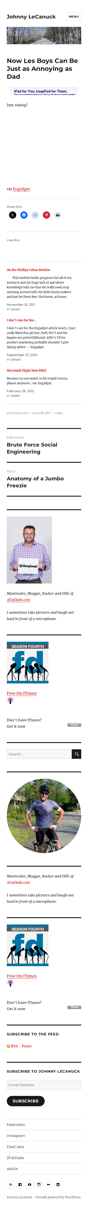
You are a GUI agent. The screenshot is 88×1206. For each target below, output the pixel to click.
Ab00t (12, 1169)
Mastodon (16, 1125)
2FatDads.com (18, 599)
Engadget (21, 189)
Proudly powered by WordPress (58, 1197)
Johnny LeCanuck (31, 17)
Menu (74, 16)
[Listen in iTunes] (44, 662)
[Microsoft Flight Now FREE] (42, 383)
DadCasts (15, 1147)
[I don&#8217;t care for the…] (42, 340)
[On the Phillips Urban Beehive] (42, 290)
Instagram (16, 1136)
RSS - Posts (21, 1046)
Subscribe (26, 1101)
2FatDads (15, 1158)
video (59, 413)
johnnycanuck (17, 413)
